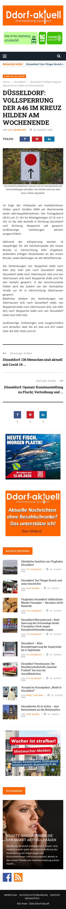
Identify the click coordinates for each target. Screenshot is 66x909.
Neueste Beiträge (18, 551)
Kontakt (55, 895)
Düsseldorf (9, 76)
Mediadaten (32, 898)
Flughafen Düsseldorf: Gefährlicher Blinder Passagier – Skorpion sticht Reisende (42, 603)
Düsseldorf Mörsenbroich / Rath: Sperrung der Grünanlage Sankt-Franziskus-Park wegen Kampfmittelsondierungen (40, 624)
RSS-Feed (22, 903)
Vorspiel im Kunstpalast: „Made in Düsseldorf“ (41, 689)
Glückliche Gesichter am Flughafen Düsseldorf (42, 563)
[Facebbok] (7, 877)
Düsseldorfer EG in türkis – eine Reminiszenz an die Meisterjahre (40, 708)
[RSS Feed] (18, 877)
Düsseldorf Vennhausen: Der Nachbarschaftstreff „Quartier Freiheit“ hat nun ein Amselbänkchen (39, 668)
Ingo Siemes (32, 588)
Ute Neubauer (17, 129)
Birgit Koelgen (34, 695)
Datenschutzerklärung (33, 895)
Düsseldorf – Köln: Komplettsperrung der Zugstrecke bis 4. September (41, 646)
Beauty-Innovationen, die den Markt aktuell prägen (31, 837)
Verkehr (21, 76)
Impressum (10, 895)
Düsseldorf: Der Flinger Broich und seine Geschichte (41, 582)
